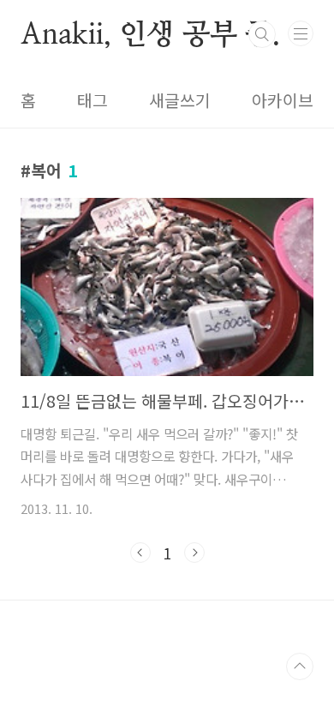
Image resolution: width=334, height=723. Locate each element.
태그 (92, 100)
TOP (299, 666)
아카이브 (282, 100)
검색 (262, 34)
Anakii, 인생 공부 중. (150, 34)
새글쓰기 (180, 100)
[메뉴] (300, 33)
